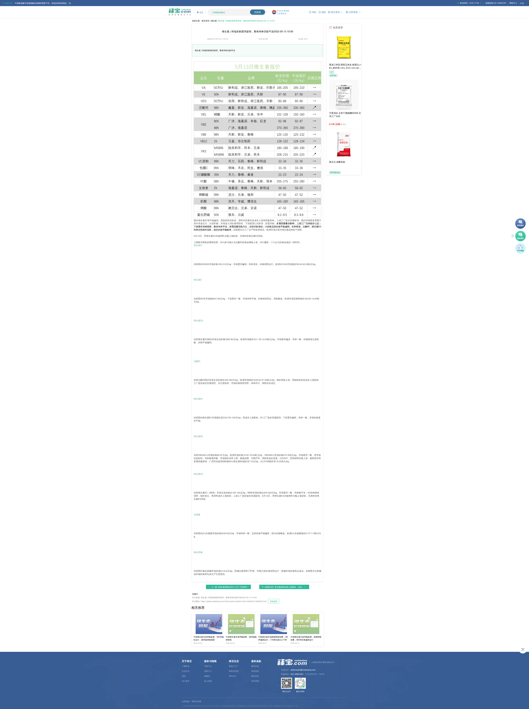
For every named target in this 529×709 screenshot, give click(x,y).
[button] (353, 12)
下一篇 (282, 587)
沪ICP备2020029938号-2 (258, 705)
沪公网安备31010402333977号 (284, 705)
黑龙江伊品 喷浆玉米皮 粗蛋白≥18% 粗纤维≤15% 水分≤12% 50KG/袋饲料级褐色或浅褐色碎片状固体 (345, 66)
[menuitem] (523, 3)
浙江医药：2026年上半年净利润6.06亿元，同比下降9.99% (40, 3)
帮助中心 (513, 3)
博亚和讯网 (196, 701)
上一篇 (230, 587)
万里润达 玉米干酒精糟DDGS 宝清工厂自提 (345, 114)
